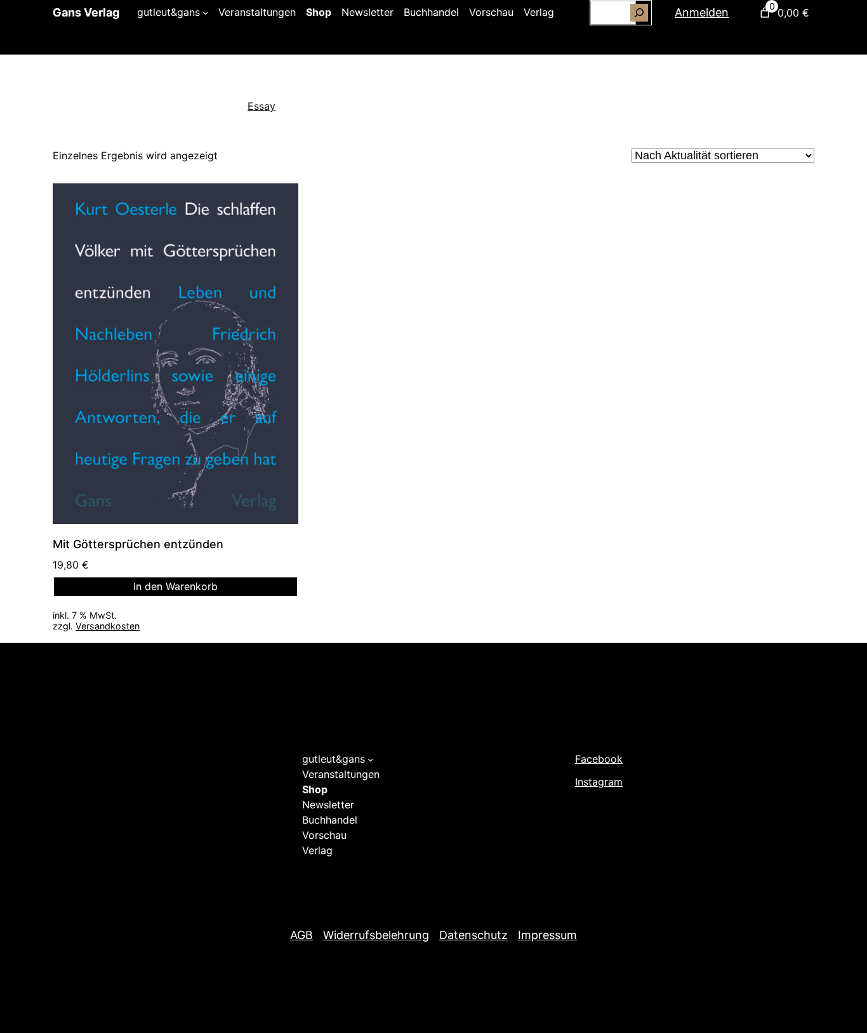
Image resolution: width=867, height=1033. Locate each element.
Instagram (599, 781)
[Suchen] (639, 13)
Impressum (547, 935)
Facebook (599, 759)
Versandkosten (108, 626)
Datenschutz (473, 935)
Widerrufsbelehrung (376, 935)
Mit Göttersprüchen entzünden (138, 544)
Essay (261, 106)
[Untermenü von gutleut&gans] (205, 13)
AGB (301, 935)
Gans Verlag (86, 12)
